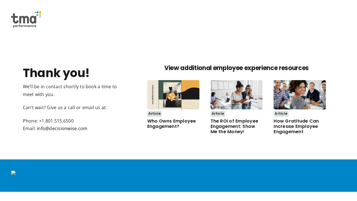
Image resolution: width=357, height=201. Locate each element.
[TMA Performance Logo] (26, 13)
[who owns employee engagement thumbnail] (173, 82)
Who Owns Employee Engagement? (171, 124)
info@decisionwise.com (62, 128)
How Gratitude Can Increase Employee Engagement (296, 126)
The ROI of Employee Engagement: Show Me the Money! (235, 126)
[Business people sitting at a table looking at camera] (300, 82)
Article (154, 113)
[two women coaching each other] (237, 82)
